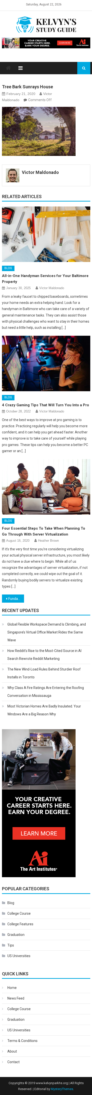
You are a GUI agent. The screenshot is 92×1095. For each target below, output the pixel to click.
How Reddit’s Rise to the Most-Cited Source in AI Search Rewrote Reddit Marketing (44, 655)
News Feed (15, 998)
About (12, 1051)
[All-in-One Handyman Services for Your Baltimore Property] (46, 234)
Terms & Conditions (22, 1041)
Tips (10, 945)
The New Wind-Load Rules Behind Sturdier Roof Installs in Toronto (44, 673)
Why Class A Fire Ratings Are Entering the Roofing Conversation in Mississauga (45, 692)
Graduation (16, 935)
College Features (20, 924)
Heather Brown (48, 540)
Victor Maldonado (40, 172)
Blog (8, 268)
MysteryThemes (62, 1089)
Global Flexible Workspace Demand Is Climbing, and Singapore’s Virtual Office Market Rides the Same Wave (46, 632)
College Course (19, 913)
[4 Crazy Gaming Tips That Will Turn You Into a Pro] (46, 363)
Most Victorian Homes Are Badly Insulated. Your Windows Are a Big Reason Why (44, 710)
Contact (13, 1062)
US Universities (18, 956)
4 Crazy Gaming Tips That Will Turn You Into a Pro (45, 405)
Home (12, 988)
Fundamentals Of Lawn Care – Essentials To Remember (16, 599)
